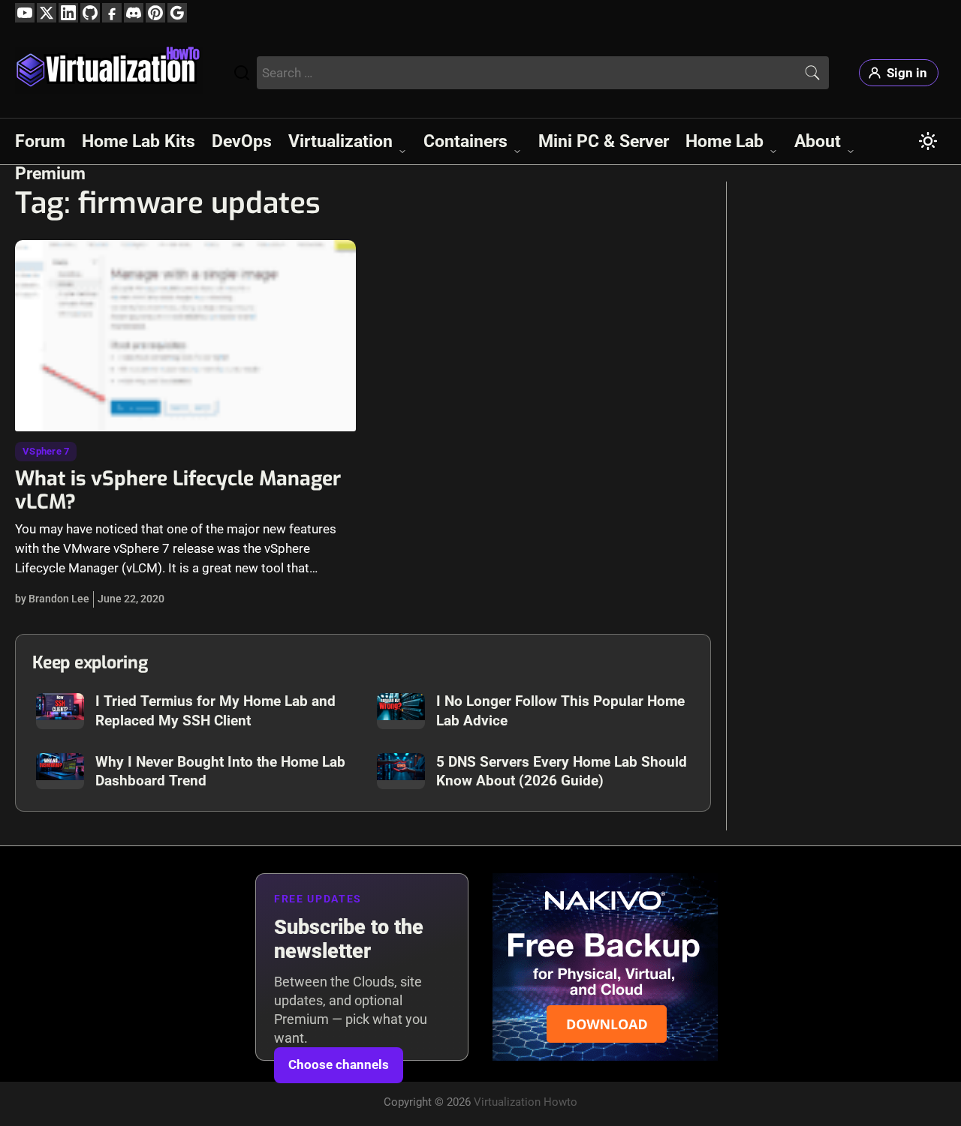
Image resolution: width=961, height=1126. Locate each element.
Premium (50, 174)
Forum (40, 141)
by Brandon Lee (52, 599)
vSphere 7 (46, 451)
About (817, 141)
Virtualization (340, 141)
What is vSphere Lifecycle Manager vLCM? (178, 490)
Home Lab (724, 141)
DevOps (242, 141)
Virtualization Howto (525, 1102)
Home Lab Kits (138, 141)
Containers (465, 141)
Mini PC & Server (603, 141)
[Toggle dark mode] (928, 141)
